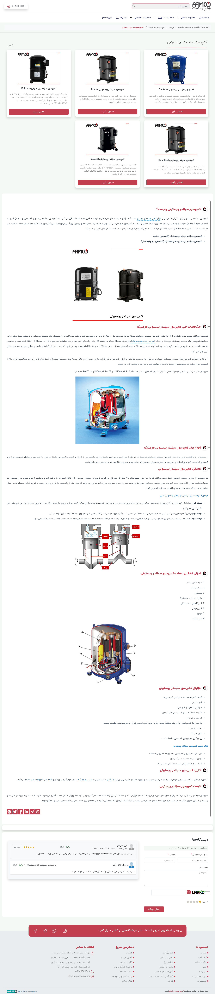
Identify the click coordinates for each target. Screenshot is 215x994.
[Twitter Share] (15, 811)
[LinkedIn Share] (26, 811)
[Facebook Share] (20, 811)
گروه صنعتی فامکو (176, 991)
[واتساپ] (54, 930)
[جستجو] (134, 6)
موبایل (171, 854)
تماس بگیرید (176, 111)
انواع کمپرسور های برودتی (149, 218)
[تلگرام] (45, 930)
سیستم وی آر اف (84, 779)
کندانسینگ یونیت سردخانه (39, 779)
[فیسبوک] (35, 930)
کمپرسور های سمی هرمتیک (142, 341)
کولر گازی (111, 779)
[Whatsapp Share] (37, 811)
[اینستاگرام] (64, 930)
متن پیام (203, 867)
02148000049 (82, 971)
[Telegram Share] (32, 811)
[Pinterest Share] (9, 811)
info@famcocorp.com (79, 976)
